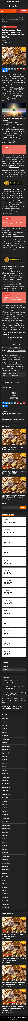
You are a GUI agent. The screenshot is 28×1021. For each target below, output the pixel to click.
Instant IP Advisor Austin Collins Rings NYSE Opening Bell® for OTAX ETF (14, 472)
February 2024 (5, 818)
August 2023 (5, 835)
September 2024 (6, 794)
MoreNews (23, 1017)
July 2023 (4, 839)
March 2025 (5, 773)
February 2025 (5, 777)
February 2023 (5, 856)
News (16, 26)
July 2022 (4, 880)
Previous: (12, 413)
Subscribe (23, 11)
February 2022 (5, 897)
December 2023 (6, 825)
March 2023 (5, 853)
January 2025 (5, 780)
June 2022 (4, 883)
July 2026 (4, 722)
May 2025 (4, 767)
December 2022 (6, 863)
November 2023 (6, 828)
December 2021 (5, 904)
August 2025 (5, 756)
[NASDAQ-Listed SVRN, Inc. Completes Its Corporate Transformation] (14, 437)
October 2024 (5, 791)
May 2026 (4, 729)
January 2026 (5, 742)
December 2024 (6, 784)
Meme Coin (11, 26)
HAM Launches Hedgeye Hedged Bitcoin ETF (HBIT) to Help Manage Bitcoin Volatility (13, 496)
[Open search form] (14, 10)
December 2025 (6, 746)
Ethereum (10, 1002)
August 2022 (5, 877)
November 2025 (6, 749)
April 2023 (4, 849)
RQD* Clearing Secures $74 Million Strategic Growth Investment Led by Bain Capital (12, 708)
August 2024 (5, 798)
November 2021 (5, 908)
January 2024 (5, 822)
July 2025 (4, 760)
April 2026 (4, 732)
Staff (4, 40)
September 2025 (6, 753)
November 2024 (6, 787)
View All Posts (14, 398)
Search (4, 503)
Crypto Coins (14, 6)
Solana (18, 1002)
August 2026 (5, 718)
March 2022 (5, 894)
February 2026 (5, 739)
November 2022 (6, 866)
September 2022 (6, 873)
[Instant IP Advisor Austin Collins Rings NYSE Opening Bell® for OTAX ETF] (14, 461)
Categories (5, 666)
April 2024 (4, 811)
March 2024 (5, 815)
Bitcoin (5, 491)
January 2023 (5, 859)
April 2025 (4, 770)
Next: (13, 419)
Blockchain (5, 26)
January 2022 (5, 901)
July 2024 (4, 801)
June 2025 (4, 763)
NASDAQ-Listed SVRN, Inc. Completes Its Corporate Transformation (12, 448)
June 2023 (4, 842)
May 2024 (4, 808)
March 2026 (5, 736)
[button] (2, 10)
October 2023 (5, 832)
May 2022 (4, 887)
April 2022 (4, 890)
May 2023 (4, 846)
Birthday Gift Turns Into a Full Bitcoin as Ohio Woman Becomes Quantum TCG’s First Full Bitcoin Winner (13, 700)
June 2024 (4, 804)
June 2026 (4, 725)
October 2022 (5, 870)
